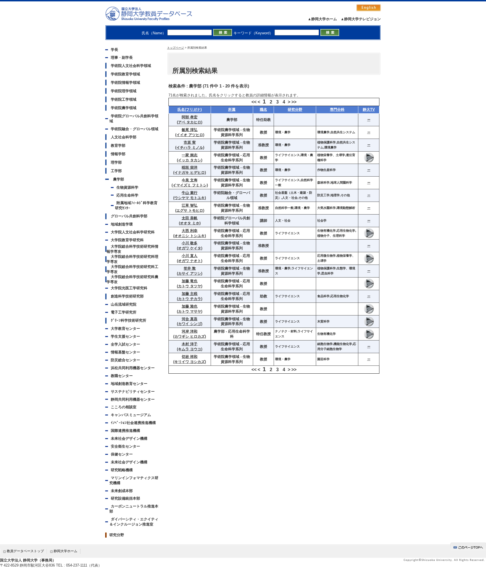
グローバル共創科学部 (129, 216)
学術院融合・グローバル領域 (134, 129)
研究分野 (116, 535)
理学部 (116, 162)
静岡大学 (154, 13)
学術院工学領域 (123, 99)
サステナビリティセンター (133, 391)
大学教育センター (125, 328)
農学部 (118, 179)
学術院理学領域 (123, 91)
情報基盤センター (125, 352)
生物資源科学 (127, 187)
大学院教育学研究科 (127, 240)
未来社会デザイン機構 (129, 438)
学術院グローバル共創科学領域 (133, 118)
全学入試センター (125, 344)
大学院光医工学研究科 (129, 288)
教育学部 (118, 145)
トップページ (175, 47)
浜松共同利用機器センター (133, 368)
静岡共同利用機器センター (133, 399)
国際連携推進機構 (125, 430)
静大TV (369, 109)
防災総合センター (125, 360)
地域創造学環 (122, 224)
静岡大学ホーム (65, 551)
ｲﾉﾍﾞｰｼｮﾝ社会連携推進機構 (133, 423)
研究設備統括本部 (125, 498)
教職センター (122, 376)
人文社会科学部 (123, 137)
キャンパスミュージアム (131, 415)
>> (293, 102)
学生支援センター (125, 336)
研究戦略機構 (122, 470)
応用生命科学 (127, 195)
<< (253, 102)
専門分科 (337, 109)
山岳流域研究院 (123, 304)
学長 (114, 50)
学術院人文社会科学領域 (131, 66)
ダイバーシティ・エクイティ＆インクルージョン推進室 (133, 521)
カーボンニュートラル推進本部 (133, 508)
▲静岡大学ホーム (322, 19)
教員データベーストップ (25, 551)
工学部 (116, 171)
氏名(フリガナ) (189, 109)
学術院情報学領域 (125, 82)
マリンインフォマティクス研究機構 (133, 480)
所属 (231, 109)
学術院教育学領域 (125, 74)
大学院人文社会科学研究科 (133, 232)
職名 (263, 109)
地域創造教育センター (129, 384)
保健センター (122, 454)
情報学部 (118, 154)
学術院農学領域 (123, 108)
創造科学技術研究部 (127, 296)
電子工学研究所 (123, 312)
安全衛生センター (125, 446)
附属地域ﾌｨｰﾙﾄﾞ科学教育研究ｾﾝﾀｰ (136, 205)
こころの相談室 (123, 407)
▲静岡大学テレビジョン (361, 19)
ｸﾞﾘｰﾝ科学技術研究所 (128, 320)
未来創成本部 (122, 491)
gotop (468, 546)
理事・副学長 (122, 57)
